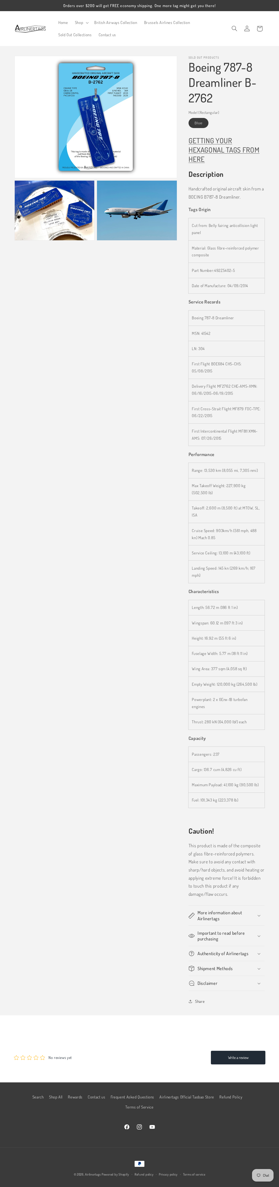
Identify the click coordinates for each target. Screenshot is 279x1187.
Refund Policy (230, 1096)
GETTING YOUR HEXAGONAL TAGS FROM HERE (224, 149)
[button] (81, 23)
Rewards (75, 1096)
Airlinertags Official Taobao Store (186, 1096)
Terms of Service (139, 1106)
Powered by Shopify (115, 1174)
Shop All (56, 1096)
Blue (201, 124)
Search (38, 1096)
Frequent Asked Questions (132, 1096)
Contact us (96, 1096)
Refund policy (144, 1174)
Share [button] (200, 1001)
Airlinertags (93, 1174)
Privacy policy (168, 1174)
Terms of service (194, 1174)
